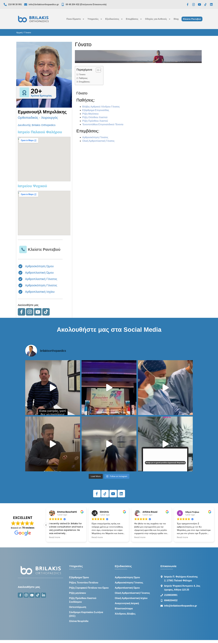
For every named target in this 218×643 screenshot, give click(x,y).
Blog (176, 19)
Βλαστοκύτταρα (124, 608)
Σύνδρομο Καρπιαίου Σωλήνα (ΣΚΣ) (86, 614)
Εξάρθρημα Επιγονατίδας (95, 110)
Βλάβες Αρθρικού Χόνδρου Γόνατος (101, 106)
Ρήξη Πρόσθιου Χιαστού (95, 121)
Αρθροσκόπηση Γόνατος (95, 137)
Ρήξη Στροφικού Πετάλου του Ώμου (89, 588)
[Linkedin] (211, 4)
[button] (46, 525)
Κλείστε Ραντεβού (44, 249)
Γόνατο (82, 74)
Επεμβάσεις (132, 19)
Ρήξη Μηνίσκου (90, 114)
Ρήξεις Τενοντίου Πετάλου (83, 582)
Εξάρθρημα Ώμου (79, 577)
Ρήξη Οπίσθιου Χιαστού (95, 117)
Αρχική (19, 32)
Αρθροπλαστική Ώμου (127, 588)
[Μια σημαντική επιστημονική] (165, 387)
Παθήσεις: (83, 78)
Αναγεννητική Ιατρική (127, 603)
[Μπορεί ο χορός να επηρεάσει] (109, 444)
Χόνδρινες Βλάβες (125, 613)
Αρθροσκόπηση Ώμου (127, 577)
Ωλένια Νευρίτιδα (78, 621)
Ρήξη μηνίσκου (77, 593)
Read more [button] (54, 537)
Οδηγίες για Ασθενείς (156, 19)
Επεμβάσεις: (84, 81)
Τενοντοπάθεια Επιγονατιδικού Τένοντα (102, 124)
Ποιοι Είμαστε (73, 19)
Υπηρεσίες (93, 19)
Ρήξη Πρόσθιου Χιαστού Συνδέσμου (82, 600)
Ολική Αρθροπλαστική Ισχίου (131, 598)
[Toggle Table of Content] (97, 70)
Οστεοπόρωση (77, 607)
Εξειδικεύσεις (112, 19)
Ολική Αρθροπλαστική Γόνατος (98, 141)
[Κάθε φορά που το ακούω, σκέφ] (52, 387)
